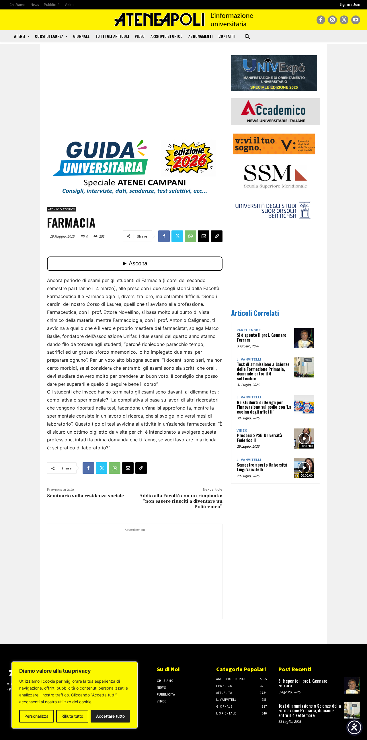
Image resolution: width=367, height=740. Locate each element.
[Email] (203, 236)
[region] (74, 695)
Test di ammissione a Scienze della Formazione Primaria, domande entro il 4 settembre (263, 371)
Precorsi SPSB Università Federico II (259, 437)
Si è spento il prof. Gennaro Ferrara (261, 337)
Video (242, 430)
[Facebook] (321, 19)
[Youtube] (355, 19)
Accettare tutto (110, 716)
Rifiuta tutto (72, 716)
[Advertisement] (134, 95)
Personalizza (36, 716)
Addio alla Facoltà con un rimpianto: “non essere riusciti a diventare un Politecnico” (180, 501)
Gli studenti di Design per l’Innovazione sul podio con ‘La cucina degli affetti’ (264, 407)
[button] (247, 37)
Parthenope (249, 330)
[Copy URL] (216, 236)
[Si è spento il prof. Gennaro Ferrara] (304, 338)
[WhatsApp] (190, 236)
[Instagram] (332, 19)
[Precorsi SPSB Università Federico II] (304, 438)
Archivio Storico (61, 209)
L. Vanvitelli (249, 359)
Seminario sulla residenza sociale (85, 496)
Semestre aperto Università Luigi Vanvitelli (262, 467)
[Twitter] (344, 19)
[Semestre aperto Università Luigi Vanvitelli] (304, 468)
